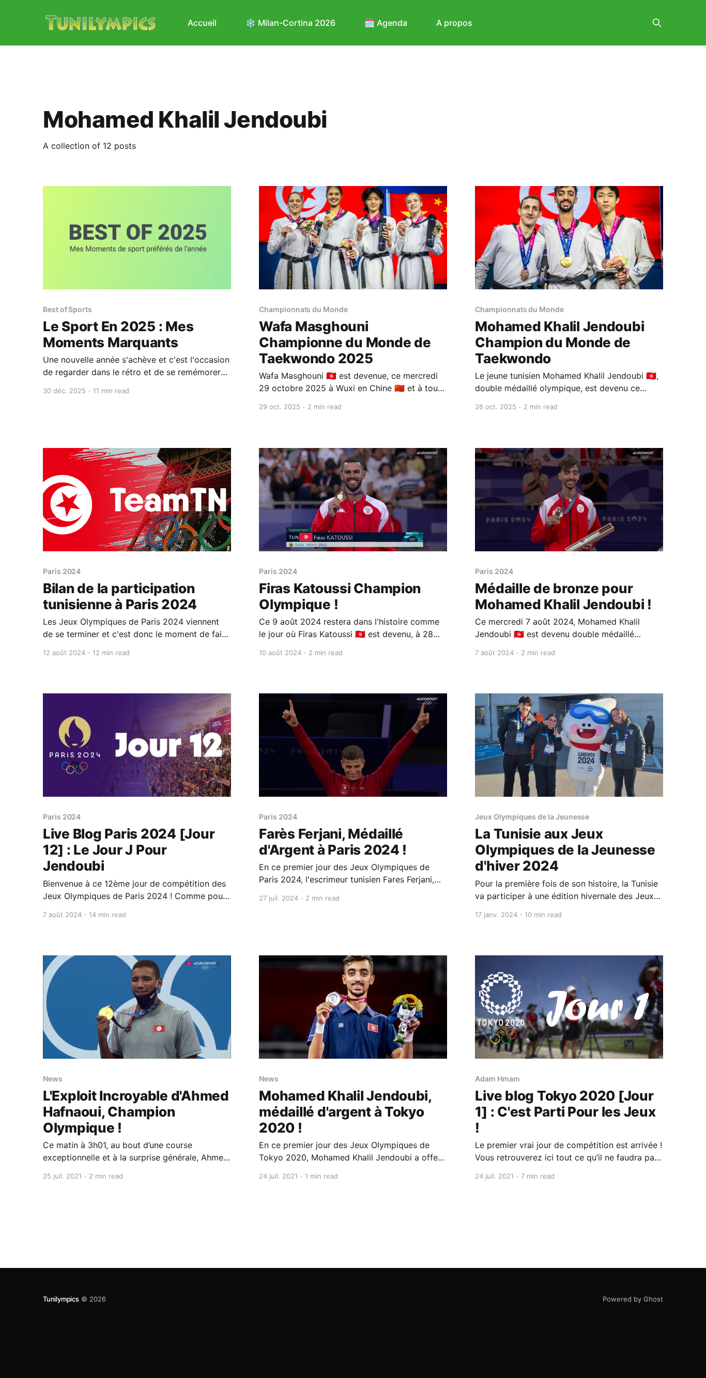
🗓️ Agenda (385, 23)
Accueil (202, 23)
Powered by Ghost (633, 1299)
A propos (454, 23)
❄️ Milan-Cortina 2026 (290, 23)
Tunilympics (61, 1299)
